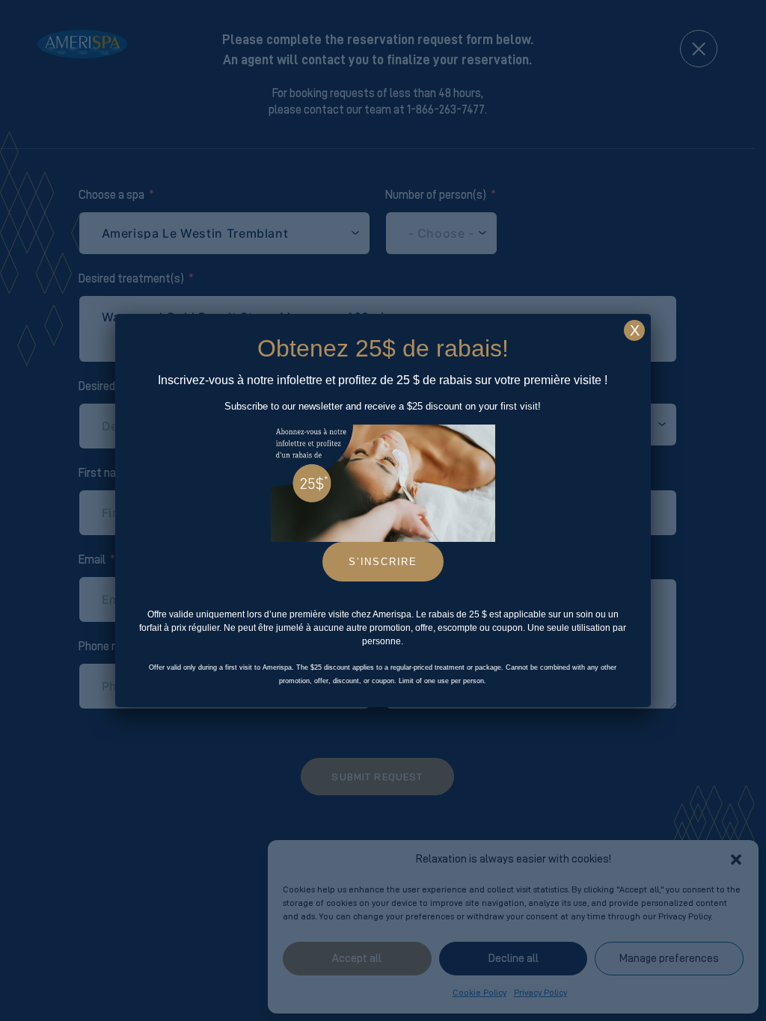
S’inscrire (383, 561)
